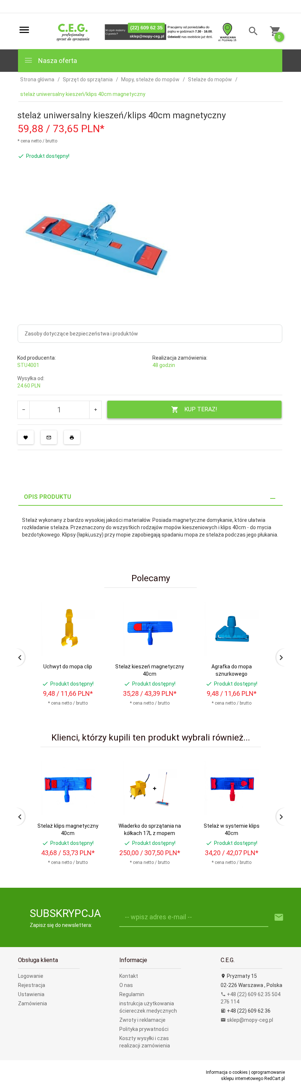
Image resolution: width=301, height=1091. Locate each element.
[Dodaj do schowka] (26, 437)
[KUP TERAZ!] (91, 641)
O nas (126, 985)
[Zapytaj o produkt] (49, 437)
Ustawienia (31, 994)
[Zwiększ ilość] (95, 410)
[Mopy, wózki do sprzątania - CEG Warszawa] (144, 31)
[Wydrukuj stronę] (72, 437)
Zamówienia (32, 1003)
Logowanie (30, 976)
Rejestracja (31, 985)
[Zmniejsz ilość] (24, 410)
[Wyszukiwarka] (250, 32)
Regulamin (131, 994)
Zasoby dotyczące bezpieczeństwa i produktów (81, 334)
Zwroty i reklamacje (142, 1020)
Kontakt (128, 976)
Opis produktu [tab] (47, 496)
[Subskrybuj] (279, 918)
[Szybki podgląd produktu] (91, 603)
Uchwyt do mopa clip (67, 666)
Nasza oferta (57, 60)
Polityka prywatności (143, 1029)
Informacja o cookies (227, 1072)
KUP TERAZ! (200, 409)
